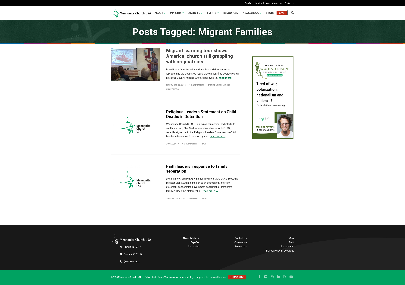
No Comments (196, 85)
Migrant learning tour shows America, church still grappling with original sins (199, 56)
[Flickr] (266, 277)
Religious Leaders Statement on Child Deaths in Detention (201, 114)
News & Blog (251, 13)
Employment (287, 246)
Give (281, 13)
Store (270, 13)
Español (248, 3)
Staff (291, 242)
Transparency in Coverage (280, 250)
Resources (230, 13)
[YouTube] (291, 277)
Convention (277, 3)
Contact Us (289, 3)
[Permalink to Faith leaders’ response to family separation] (135, 180)
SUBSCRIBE (237, 277)
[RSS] (285, 277)
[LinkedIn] (278, 277)
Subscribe (193, 246)
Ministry (175, 13)
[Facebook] (259, 277)
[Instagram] (272, 277)
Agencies (194, 13)
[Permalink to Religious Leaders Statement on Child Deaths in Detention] (135, 125)
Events (211, 13)
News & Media (191, 238)
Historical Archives (262, 3)
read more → (227, 77)
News (203, 144)
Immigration (215, 85)
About (159, 13)
